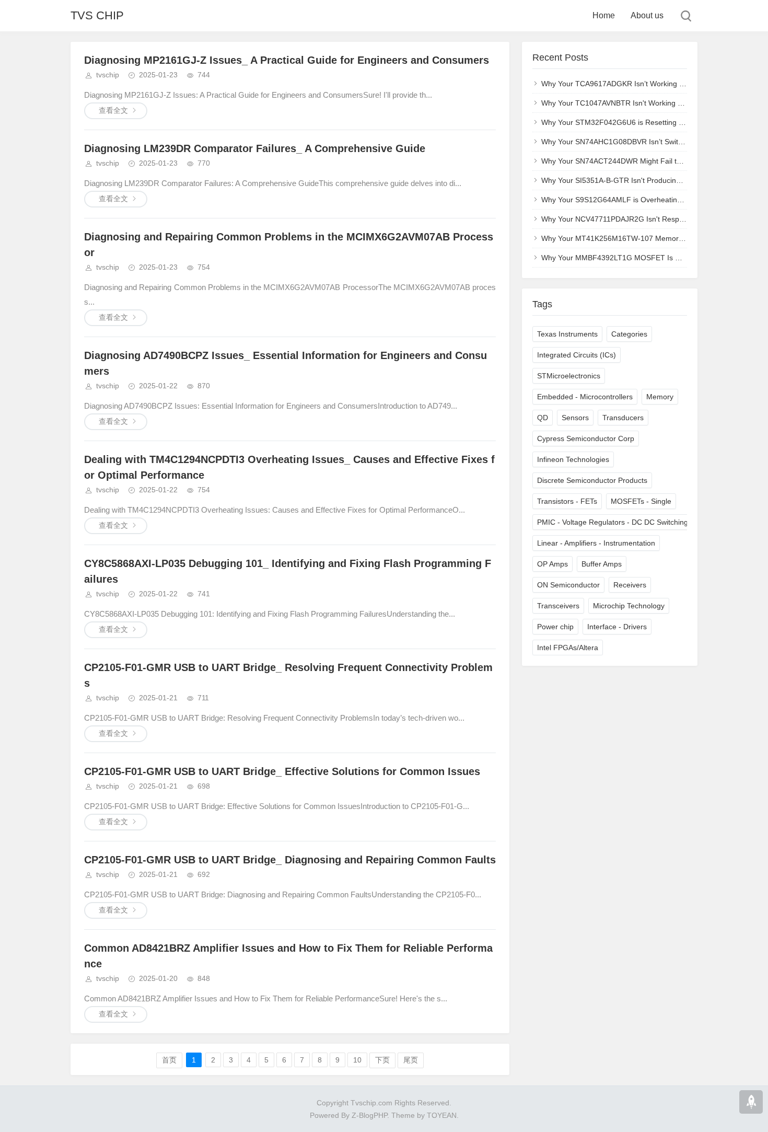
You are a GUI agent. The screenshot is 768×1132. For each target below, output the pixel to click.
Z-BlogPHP (369, 1115)
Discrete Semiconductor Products (592, 480)
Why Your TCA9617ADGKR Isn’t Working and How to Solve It (642, 83)
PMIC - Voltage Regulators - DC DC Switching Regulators (631, 522)
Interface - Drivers (617, 626)
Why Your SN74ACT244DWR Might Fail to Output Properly (638, 161)
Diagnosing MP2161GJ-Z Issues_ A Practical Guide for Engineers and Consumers (286, 60)
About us (647, 15)
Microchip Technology (629, 606)
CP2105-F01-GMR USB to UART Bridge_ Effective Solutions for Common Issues (282, 771)
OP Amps (552, 564)
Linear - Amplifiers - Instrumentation (596, 543)
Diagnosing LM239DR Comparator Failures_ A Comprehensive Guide (254, 148)
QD (542, 417)
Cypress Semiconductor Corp (585, 438)
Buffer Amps (601, 564)
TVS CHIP (97, 15)
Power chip (555, 626)
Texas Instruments (567, 334)
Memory (659, 396)
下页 (382, 1060)
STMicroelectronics (568, 376)
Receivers (629, 585)
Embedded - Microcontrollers (585, 396)
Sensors (575, 417)
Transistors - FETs (567, 501)
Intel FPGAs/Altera (567, 647)
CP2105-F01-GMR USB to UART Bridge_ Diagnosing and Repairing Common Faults (290, 859)
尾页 (410, 1060)
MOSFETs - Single (641, 501)
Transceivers (558, 606)
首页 (169, 1060)
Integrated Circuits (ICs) (576, 355)
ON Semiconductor (568, 585)
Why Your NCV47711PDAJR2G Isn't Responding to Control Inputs (650, 219)
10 (357, 1060)
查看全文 (113, 110)
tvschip (107, 75)
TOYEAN (442, 1115)
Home (603, 15)
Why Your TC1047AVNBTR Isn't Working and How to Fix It (637, 103)
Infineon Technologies (573, 459)
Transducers (623, 417)
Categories (629, 334)
